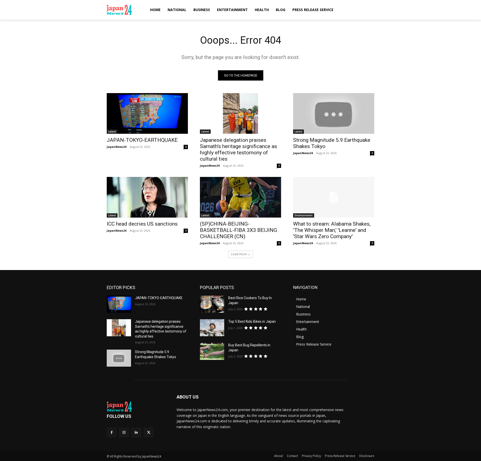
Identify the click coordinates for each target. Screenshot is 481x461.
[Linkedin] (136, 432)
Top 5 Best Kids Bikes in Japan (252, 321)
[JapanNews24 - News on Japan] (136, 407)
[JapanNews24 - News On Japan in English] (124, 10)
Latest (112, 131)
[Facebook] (111, 432)
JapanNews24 (116, 147)
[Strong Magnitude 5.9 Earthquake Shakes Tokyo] (333, 113)
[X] (149, 432)
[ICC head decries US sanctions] (147, 197)
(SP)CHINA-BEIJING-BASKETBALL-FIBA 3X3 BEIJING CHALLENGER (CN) (238, 230)
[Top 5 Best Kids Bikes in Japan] (212, 327)
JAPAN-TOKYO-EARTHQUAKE (142, 140)
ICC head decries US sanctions (142, 224)
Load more (239, 254)
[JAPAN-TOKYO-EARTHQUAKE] (147, 113)
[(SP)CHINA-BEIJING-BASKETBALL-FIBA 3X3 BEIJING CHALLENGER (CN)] (240, 197)
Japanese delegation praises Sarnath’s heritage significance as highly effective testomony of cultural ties (238, 149)
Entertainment (304, 215)
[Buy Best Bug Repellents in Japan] (212, 351)
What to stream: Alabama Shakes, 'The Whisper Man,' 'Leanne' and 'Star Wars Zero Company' (332, 230)
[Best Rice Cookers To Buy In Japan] (212, 304)
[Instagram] (124, 432)
